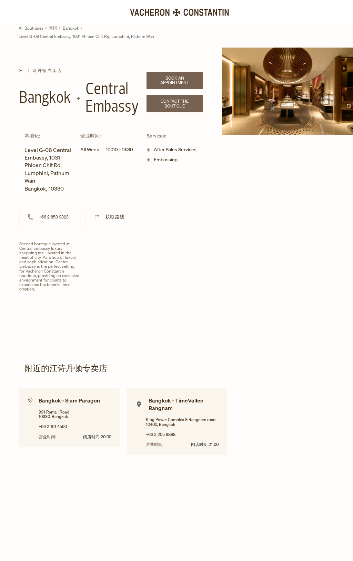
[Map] (150, 294)
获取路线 (114, 216)
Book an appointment (181, 80)
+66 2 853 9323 (54, 217)
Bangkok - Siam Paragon (69, 400)
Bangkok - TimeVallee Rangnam (176, 404)
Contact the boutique (182, 103)
